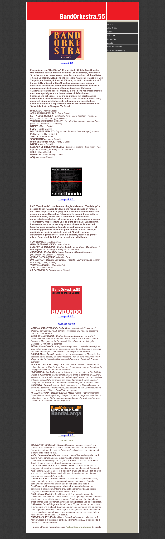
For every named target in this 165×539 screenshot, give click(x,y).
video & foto (112, 28)
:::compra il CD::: (66, 63)
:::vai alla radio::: (66, 440)
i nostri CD (111, 39)
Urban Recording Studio (79, 527)
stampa (109, 31)
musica (109, 24)
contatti (110, 42)
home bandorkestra (114, 46)
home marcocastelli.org (116, 50)
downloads (111, 35)
